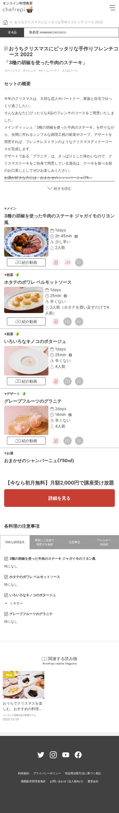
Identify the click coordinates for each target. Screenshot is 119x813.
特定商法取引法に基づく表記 (83, 773)
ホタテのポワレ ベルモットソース (38, 282)
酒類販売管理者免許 (33, 781)
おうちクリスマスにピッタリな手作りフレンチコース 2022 (58, 22)
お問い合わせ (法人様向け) (66, 781)
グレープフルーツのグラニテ (33, 401)
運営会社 (93, 781)
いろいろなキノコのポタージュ (35, 341)
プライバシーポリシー (47, 773)
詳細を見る (59, 498)
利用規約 (23, 773)
